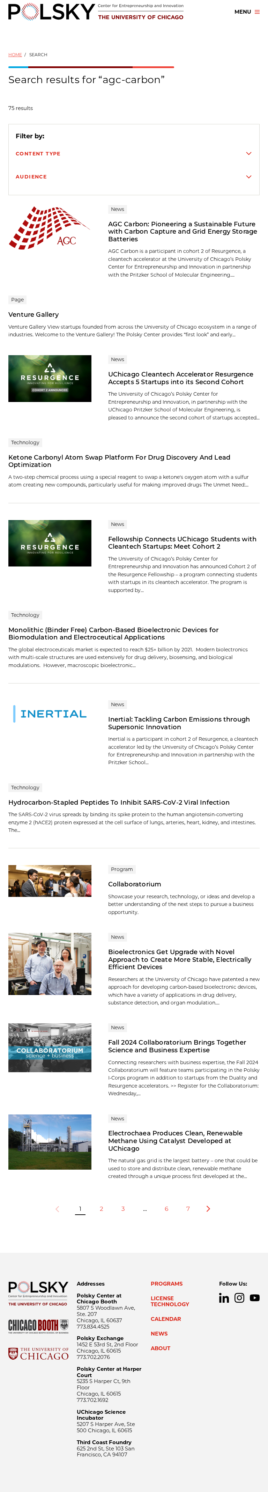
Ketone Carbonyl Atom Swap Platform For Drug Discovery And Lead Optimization (119, 461)
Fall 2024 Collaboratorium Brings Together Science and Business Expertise (177, 1046)
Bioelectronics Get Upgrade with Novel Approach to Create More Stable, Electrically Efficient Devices (180, 959)
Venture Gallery (33, 315)
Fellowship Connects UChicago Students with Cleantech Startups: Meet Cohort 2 (182, 543)
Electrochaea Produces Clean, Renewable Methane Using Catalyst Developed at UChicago (175, 1140)
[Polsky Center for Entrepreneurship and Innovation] (96, 12)
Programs (167, 1284)
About (160, 1348)
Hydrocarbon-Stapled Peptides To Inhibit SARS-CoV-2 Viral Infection (119, 802)
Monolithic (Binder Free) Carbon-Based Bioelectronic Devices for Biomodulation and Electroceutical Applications (113, 634)
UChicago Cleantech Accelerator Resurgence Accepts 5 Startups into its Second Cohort (180, 378)
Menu (242, 12)
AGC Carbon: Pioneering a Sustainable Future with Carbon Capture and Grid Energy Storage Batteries (183, 231)
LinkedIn (224, 1298)
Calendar (166, 1319)
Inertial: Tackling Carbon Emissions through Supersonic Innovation (179, 723)
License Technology (170, 1301)
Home (15, 54)
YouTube (255, 1298)
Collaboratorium (135, 884)
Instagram (239, 1298)
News (159, 1334)
